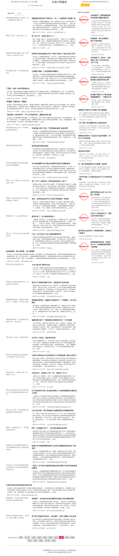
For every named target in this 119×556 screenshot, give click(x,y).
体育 (83, 1)
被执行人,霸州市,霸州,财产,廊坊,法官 (32, 111)
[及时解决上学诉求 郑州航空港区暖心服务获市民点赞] (84, 81)
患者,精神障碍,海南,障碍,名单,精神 (57, 462)
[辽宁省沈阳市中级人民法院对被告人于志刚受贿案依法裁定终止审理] (18, 392)
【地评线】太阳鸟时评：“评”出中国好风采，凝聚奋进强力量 (28, 114)
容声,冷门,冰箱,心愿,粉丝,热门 (55, 195)
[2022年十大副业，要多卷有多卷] (17, 337)
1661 (29, 540)
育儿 (107, 1)
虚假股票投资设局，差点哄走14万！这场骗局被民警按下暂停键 (100, 244)
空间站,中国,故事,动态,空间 (29, 495)
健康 (36, 1)
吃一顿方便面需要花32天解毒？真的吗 (92, 164)
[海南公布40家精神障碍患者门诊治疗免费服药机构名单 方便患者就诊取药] (18, 447)
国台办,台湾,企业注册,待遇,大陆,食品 (57, 369)
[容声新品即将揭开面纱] (14, 145)
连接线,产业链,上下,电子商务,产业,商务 (58, 67)
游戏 (100, 1)
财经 (90, 1)
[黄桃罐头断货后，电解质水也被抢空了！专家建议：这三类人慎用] (18, 300)
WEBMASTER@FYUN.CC (64, 552)
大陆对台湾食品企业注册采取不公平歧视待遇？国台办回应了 (54, 355)
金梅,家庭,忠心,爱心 (27, 261)
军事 (93, 1)
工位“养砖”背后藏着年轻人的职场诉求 (92, 123)
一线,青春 (24, 98)
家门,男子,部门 (51, 528)
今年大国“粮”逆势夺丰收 (41, 265)
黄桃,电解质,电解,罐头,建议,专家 (56, 316)
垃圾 (48, 442)
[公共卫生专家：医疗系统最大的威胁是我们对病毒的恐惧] (18, 411)
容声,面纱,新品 (51, 158)
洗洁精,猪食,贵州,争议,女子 (55, 296)
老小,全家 (50, 387)
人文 (29, 1)
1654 (39, 537)
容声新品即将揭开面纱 (40, 146)
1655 (44, 537)
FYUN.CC (55, 550)
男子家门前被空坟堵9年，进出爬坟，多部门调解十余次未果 (54, 516)
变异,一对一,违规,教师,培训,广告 (56, 32)
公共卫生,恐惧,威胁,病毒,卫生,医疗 (57, 424)
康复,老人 (50, 248)
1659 (66, 537)
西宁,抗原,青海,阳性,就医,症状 (55, 510)
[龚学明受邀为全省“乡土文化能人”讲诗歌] (84, 196)
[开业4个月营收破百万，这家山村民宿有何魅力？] (84, 217)
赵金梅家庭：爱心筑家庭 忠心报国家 (20, 251)
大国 (48, 277)
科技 (97, 1)
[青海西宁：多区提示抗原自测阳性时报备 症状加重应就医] (18, 499)
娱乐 (87, 1)
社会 (19, 1)
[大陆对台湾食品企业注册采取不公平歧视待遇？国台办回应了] (18, 356)
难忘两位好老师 (84, 151)
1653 (33, 537)
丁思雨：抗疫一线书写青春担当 (17, 88)
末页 (53, 540)
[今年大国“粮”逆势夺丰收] (14, 264)
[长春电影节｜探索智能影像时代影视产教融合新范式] (84, 19)
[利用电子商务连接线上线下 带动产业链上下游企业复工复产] (18, 54)
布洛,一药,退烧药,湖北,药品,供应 (56, 211)
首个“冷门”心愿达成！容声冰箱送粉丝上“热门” (49, 181)
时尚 (22, 1)
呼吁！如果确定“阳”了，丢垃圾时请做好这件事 (49, 428)
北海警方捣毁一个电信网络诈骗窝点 (45, 71)
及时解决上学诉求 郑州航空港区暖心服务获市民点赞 (100, 78)
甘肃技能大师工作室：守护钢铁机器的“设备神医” (50, 128)
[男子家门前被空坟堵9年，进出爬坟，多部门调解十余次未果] (18, 516)
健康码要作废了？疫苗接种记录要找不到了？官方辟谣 (52, 320)
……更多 (60, 29)
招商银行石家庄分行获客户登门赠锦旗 (92, 110)
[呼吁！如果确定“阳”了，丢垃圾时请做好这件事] (18, 428)
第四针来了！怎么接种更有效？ (43, 216)
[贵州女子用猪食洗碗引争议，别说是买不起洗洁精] (18, 283)
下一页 (47, 540)
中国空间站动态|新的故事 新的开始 (19, 485)
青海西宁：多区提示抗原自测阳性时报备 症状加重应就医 (53, 498)
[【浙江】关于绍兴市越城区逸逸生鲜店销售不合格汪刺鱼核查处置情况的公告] (18, 467)
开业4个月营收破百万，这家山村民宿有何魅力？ (100, 214)
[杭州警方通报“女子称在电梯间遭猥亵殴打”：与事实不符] (84, 99)
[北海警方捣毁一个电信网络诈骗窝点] (18, 71)
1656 (50, 537)
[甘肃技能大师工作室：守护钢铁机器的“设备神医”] (18, 128)
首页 (20, 537)
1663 (41, 540)
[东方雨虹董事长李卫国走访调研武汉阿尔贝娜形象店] (18, 164)
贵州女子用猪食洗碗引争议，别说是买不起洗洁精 (50, 282)
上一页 (27, 537)
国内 (12, 1)
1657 (56, 537)
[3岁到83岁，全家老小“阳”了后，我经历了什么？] (18, 373)
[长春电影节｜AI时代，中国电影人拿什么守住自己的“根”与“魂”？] (84, 62)
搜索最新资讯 (85, 5)
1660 (72, 537)
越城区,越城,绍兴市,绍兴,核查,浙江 (57, 482)
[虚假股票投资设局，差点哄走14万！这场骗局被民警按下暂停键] (84, 246)
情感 (26, 1)
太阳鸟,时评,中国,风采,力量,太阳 (30, 124)
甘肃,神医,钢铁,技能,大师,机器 (55, 142)
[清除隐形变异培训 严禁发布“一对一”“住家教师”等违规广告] (18, 19)
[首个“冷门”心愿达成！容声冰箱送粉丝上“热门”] (18, 181)
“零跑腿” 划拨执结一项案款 (16, 101)
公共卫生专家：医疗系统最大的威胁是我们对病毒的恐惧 (53, 410)
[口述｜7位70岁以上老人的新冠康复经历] (18, 234)
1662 (35, 540)
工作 (48, 48)
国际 (16, 1)
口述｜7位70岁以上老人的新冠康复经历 (46, 234)
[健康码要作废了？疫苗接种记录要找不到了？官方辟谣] (18, 320)
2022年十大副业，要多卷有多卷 (44, 337)
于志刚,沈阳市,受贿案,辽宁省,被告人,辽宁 (59, 407)
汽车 (32, 1)
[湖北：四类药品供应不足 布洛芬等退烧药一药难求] (18, 199)
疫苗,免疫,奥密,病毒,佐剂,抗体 (55, 230)
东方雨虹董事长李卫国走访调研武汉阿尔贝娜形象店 (51, 163)
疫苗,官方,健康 (51, 332)
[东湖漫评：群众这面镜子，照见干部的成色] (84, 43)
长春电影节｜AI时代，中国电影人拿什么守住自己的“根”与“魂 (100, 60)
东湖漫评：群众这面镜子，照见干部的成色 (100, 39)
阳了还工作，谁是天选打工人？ (43, 36)
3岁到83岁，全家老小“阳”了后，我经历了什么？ (50, 373)
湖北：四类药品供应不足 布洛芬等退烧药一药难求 (50, 198)
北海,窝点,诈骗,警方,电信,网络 (55, 83)
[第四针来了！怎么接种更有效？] (17, 216)
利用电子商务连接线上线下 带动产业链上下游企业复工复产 (54, 53)
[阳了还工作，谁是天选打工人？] (17, 35)
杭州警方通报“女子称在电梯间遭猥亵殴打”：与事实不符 (100, 95)
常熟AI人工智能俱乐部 (68, 550)
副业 (48, 351)
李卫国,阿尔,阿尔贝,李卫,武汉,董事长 (57, 177)
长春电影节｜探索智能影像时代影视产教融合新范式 (100, 16)
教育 (103, 1)
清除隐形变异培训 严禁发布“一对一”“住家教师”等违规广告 (54, 18)
